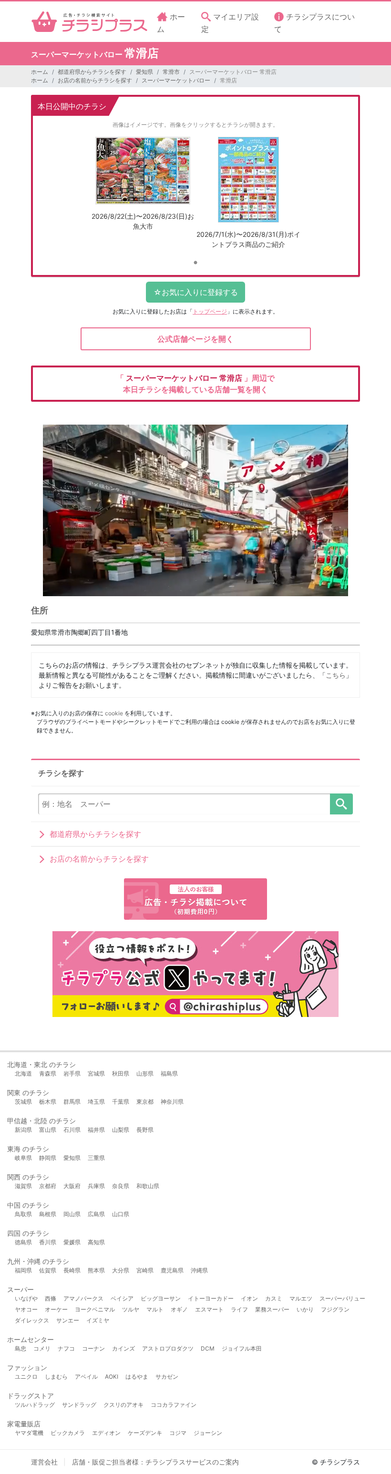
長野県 (145, 1129)
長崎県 (72, 1270)
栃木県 (47, 1101)
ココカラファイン (173, 1404)
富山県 (47, 1129)
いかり (305, 1309)
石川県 (72, 1129)
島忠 (20, 1348)
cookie (114, 713)
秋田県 (120, 1073)
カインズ (123, 1348)
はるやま (136, 1376)
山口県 (120, 1214)
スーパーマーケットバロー (176, 80)
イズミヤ (97, 1320)
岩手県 (72, 1073)
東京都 (145, 1101)
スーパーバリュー (342, 1298)
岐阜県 (23, 1157)
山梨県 (120, 1129)
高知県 (96, 1242)
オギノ (179, 1309)
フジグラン (335, 1309)
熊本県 (96, 1270)
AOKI (111, 1376)
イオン (249, 1298)
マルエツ (300, 1298)
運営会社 (44, 1462)
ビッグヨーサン (161, 1298)
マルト (155, 1309)
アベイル (86, 1376)
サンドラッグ (79, 1404)
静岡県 (47, 1157)
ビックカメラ (68, 1432)
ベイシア (122, 1298)
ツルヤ (130, 1309)
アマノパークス (83, 1298)
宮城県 (96, 1073)
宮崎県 (145, 1270)
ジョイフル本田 (242, 1348)
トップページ (210, 311)
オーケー (56, 1309)
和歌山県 (147, 1185)
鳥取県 (23, 1214)
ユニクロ (26, 1376)
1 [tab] (195, 263)
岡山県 (72, 1214)
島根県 (47, 1214)
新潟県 (23, 1129)
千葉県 (120, 1101)
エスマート (209, 1309)
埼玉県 (96, 1101)
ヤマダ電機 (29, 1432)
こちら (336, 675)
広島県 (96, 1214)
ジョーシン (208, 1432)
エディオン (106, 1432)
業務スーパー (272, 1309)
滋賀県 (23, 1185)
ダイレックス (32, 1320)
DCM (208, 1348)
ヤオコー (26, 1309)
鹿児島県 (172, 1270)
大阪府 (72, 1185)
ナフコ (66, 1348)
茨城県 (23, 1101)
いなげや (26, 1298)
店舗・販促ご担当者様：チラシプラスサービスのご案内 (155, 1462)
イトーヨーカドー (211, 1298)
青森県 (47, 1073)
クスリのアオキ (123, 1404)
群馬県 (72, 1101)
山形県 (145, 1073)
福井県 (96, 1129)
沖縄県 (199, 1270)
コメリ (42, 1348)
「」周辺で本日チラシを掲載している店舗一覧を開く (195, 383)
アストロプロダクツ (168, 1348)
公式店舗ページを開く (195, 339)
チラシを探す (341, 803)
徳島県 (23, 1242)
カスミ (273, 1298)
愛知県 (144, 71)
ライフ (239, 1309)
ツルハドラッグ (35, 1404)
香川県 (47, 1242)
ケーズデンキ (145, 1432)
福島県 (169, 1073)
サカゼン (166, 1376)
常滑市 (171, 71)
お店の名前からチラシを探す (95, 80)
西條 (50, 1298)
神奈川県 (172, 1101)
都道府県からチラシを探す (92, 71)
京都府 (47, 1185)
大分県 (120, 1270)
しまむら (56, 1376)
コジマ (177, 1432)
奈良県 (120, 1185)
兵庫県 (96, 1185)
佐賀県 (47, 1270)
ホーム (39, 71)
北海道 (23, 1073)
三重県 (96, 1157)
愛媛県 (72, 1242)
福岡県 (23, 1270)
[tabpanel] (143, 187)
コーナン (93, 1348)
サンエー (67, 1320)
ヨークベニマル (95, 1309)
